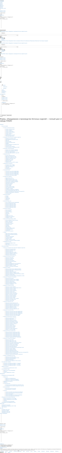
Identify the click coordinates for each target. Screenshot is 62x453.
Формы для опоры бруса (10, 339)
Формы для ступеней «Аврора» (11, 286)
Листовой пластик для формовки (9, 401)
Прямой (7, 195)
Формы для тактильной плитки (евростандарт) (13, 314)
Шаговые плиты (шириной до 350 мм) (12, 149)
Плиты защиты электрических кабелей (12, 181)
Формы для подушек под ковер (11, 349)
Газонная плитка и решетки (10, 146)
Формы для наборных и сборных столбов (12, 272)
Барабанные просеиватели (8, 381)
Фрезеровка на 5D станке (6, 412)
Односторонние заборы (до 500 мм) (11, 234)
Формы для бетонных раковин (10, 326)
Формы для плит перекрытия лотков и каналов (13, 360)
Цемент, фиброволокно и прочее (9, 372)
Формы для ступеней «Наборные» (11, 290)
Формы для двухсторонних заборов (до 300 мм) (13, 268)
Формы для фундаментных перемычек (12, 264)
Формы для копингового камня (11, 356)
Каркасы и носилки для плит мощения (12, 266)
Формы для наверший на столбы (11, 306)
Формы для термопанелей (10, 281)
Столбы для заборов (9, 237)
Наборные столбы (9, 238)
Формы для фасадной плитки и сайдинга (12, 279)
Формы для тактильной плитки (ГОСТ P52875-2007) (14, 312)
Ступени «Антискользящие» (10, 129)
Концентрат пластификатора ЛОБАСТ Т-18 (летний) (12, 365)
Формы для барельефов (10, 318)
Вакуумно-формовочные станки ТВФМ (10, 398)
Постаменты (8, 213)
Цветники (7, 212)
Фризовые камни (8, 161)
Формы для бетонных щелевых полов (12, 353)
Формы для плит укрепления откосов (12, 345)
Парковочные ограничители (10, 182)
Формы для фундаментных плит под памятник (13, 263)
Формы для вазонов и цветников (11, 317)
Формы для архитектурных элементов (10, 316)
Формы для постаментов (10, 258)
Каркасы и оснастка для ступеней (11, 294)
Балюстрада (8, 235)
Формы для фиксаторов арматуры (11, 346)
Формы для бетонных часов (10, 327)
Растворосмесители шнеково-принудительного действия (15, 385)
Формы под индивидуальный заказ (9, 355)
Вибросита (5, 382)
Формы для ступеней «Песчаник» (11, 292)
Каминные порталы (9, 224)
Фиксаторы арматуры (9, 183)
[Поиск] (1, 77)
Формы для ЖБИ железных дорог (11, 341)
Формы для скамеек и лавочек (11, 325)
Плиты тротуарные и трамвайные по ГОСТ (12, 147)
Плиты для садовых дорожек (10, 151)
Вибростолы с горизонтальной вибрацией (12, 380)
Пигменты (5, 371)
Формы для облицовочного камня (11, 283)
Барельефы (8, 226)
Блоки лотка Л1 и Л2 (9, 177)
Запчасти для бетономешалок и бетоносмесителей (14, 392)
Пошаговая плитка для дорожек (9, 148)
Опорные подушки (9, 184)
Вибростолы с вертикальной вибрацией (12, 379)
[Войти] (0, 78)
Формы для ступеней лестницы (9, 285)
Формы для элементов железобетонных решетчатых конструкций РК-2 (17, 352)
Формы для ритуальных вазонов (11, 261)
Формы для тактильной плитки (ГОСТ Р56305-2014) (14, 313)
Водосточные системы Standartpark (9, 370)
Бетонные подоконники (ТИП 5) (11, 207)
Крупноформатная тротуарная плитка (12, 139)
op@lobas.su (2, 15)
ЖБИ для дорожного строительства (11, 179)
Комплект (7, 199)
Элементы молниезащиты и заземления (12, 192)
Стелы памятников (9, 209)
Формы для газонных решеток (10, 253)
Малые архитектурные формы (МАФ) (10, 218)
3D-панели (7, 167)
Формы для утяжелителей (10, 324)
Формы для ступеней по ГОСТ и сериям (12, 298)
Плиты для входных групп (10, 135)
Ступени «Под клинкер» (9, 131)
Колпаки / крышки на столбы (10, 239)
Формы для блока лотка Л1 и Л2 (11, 340)
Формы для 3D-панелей (9, 278)
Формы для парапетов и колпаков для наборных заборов (15, 273)
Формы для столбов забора (10, 274)
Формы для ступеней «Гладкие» (11, 288)
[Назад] (2, 95)
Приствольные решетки (9, 230)
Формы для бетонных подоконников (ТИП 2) (13, 333)
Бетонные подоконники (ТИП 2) (11, 204)
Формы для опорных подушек (10, 348)
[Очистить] (17, 35)
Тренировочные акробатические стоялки (10, 367)
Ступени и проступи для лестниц (9, 127)
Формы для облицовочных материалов (10, 276)
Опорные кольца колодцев (10, 186)
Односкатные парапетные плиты (11, 157)
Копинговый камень (7, 194)
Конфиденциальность (3, 447)
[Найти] (4, 38)
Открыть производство (3, 413)
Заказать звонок (3, 12)
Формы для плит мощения (10, 260)
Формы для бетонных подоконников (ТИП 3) (13, 334)
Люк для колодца (8, 185)
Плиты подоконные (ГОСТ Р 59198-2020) (12, 202)
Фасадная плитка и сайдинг (10, 164)
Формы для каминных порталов (11, 319)
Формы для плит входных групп (11, 299)
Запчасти (5, 390)
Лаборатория (2, 403)
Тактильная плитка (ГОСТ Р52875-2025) (12, 171)
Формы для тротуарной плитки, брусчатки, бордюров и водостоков (14, 247)
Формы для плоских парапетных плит (12, 302)
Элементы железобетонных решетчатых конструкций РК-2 (15, 191)
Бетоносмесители (7, 386)
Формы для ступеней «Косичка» (11, 289)
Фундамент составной (9, 188)
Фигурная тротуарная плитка (10, 142)
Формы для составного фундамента (11, 328)
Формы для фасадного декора (11, 282)
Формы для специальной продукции (10, 338)
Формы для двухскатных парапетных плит (12, 303)
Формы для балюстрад (9, 270)
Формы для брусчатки (9, 251)
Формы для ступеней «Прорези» (11, 295)
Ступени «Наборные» (9, 132)
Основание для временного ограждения (12, 189)
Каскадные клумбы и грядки (10, 227)
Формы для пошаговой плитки (10, 250)
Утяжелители (8, 229)
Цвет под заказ (4, 406)
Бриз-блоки (7, 243)
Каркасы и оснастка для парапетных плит (12, 308)
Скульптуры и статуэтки (9, 223)
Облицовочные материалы (8, 163)
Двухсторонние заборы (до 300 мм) (11, 233)
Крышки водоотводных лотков (10, 242)
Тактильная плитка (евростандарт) (11, 175)
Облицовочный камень (9, 166)
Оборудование (2, 373)
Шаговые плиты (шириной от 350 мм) (12, 150)
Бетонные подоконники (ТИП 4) (11, 206)
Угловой (7, 196)
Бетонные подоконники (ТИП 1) (11, 203)
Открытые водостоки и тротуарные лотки (12, 144)
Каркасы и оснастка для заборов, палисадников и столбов (15, 275)
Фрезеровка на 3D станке (6, 411)
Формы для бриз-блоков (9, 359)
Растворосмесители (7, 383)
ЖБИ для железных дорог (10, 178)
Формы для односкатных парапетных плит (12, 304)
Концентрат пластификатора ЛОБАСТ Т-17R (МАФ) (12, 364)
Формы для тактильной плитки (9, 309)
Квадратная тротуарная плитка (11, 138)
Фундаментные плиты (9, 215)
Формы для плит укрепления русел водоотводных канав (15, 347)
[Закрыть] (0, 82)
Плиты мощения (8, 210)
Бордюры (7, 143)
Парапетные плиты (7, 153)
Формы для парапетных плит (8, 301)
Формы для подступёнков (10, 300)
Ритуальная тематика (7, 208)
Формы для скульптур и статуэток (11, 323)
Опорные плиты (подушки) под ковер (12, 180)
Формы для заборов (7, 267)
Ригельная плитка (8, 145)
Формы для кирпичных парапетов (11, 307)
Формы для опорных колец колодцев (12, 344)
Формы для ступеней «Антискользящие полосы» (13, 287)
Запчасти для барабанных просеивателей (12, 395)
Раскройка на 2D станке (6, 409)
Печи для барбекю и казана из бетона (12, 220)
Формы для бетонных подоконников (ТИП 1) (13, 332)
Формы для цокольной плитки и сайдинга (12, 280)
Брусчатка (7, 140)
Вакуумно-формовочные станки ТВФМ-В (10, 399)
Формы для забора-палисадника (11, 271)
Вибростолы (6, 376)
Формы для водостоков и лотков (11, 252)
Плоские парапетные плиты (10, 155)
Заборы (5, 232)
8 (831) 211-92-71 (3, 10)
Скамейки (7, 225)
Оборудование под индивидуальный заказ (8, 402)
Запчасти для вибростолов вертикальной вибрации (14, 394)
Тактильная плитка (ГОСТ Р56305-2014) (12, 174)
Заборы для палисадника (10, 236)
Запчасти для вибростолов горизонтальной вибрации (14, 391)
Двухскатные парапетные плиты (11, 156)
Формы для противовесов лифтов (11, 350)
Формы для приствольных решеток (11, 320)
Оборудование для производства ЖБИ (8, 375)
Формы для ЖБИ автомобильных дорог (12, 351)
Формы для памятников (9, 257)
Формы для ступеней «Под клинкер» (11, 293)
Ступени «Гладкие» (9, 130)
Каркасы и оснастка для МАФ (10, 329)
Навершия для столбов (9, 159)
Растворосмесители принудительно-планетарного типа (14, 384)
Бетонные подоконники (7, 200)
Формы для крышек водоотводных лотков (12, 357)
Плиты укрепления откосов (10, 187)
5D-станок (1, 408)
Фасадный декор (8, 168)
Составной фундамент (9, 228)
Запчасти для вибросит (9, 393)
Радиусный (7, 197)
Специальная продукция (8, 176)
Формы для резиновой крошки (10, 358)
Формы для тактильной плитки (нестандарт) (13, 315)
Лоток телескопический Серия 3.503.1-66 (12, 190)
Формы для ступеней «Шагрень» (11, 296)
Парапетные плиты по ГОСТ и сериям (12, 162)
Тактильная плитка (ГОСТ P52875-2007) (12, 173)
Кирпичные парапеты (9, 160)
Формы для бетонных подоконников (10, 330)
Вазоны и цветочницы (9, 221)
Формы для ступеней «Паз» (10, 291)
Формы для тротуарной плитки (11, 249)
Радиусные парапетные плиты (11, 158)
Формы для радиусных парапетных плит (12, 305)
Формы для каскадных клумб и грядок (12, 322)
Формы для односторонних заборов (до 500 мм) (13, 269)
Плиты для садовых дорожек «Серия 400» (12, 152)
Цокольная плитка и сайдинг (10, 165)
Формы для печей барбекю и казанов (12, 321)
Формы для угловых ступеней (10, 297)
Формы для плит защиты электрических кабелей (13, 342)
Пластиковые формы (5, 246)
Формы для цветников (9, 259)
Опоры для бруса (8, 193)
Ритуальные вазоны (9, 211)
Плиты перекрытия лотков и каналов (11, 244)
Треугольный (8, 198)
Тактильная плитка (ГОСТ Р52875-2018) (12, 172)
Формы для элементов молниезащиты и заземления (14, 354)
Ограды (7, 214)
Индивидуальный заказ (7, 241)
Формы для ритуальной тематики (9, 256)
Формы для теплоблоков (10, 284)
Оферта (1, 448)
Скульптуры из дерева (5, 410)
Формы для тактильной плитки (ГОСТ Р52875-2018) (14, 311)
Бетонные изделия (5, 126)
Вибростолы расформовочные (11, 378)
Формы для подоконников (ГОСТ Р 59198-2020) (13, 336)
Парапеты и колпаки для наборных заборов (13, 240)
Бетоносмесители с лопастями (11, 389)
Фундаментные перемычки (10, 216)
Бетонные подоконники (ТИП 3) (11, 205)
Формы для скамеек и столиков (11, 265)
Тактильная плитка (7, 169)
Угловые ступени (8, 133)
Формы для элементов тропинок (11, 254)
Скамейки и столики (9, 217)
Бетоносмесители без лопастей (11, 388)
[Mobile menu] (1, 52)
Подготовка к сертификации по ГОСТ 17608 (9, 405)
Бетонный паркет (8, 141)
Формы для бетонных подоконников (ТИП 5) (13, 335)
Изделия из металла (5, 366)
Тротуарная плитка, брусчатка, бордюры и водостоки (12, 137)
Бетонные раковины (9, 222)
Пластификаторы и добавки (6, 361)
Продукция (2, 124)
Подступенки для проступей (10, 134)
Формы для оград (8, 262)
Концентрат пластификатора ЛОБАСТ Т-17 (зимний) (12, 363)
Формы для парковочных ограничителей (12, 343)
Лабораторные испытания (6, 404)
